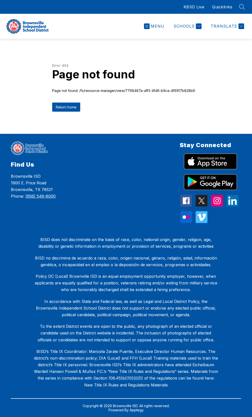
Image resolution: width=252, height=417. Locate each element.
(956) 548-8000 (40, 196)
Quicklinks (222, 6)
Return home (66, 107)
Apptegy (137, 410)
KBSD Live (194, 6)
